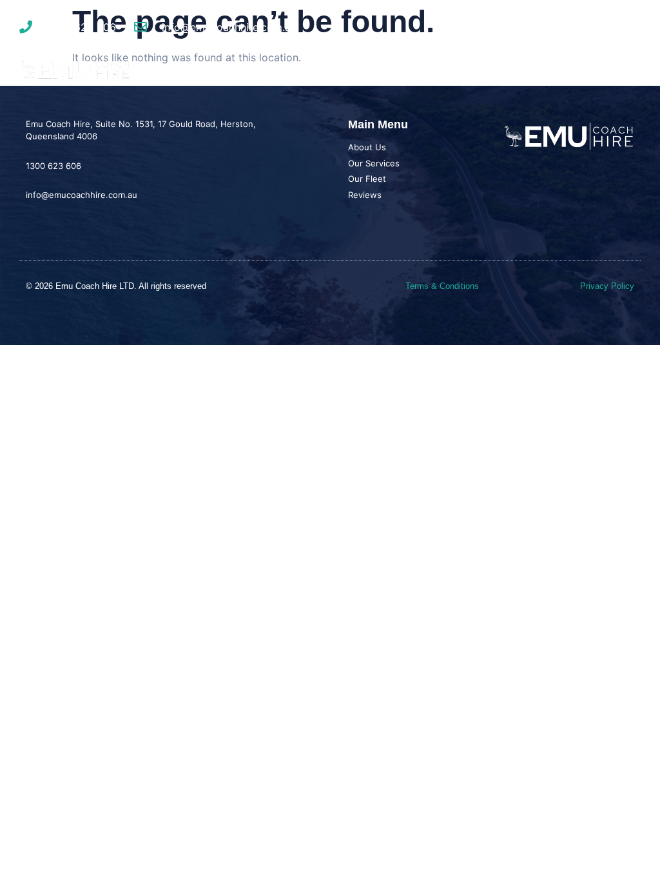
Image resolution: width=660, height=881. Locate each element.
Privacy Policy (607, 286)
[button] (630, 70)
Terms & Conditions (442, 286)
